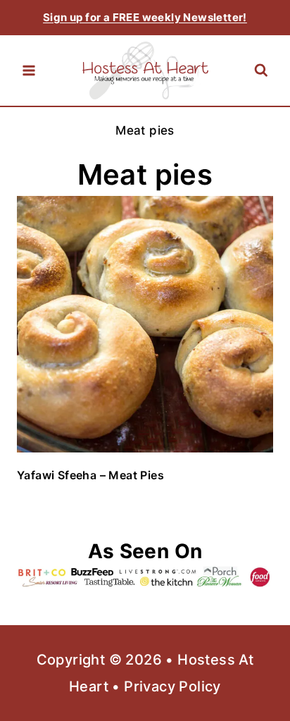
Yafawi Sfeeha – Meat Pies (90, 475)
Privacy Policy (172, 686)
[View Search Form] (260, 70)
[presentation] (145, 324)
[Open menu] (29, 70)
